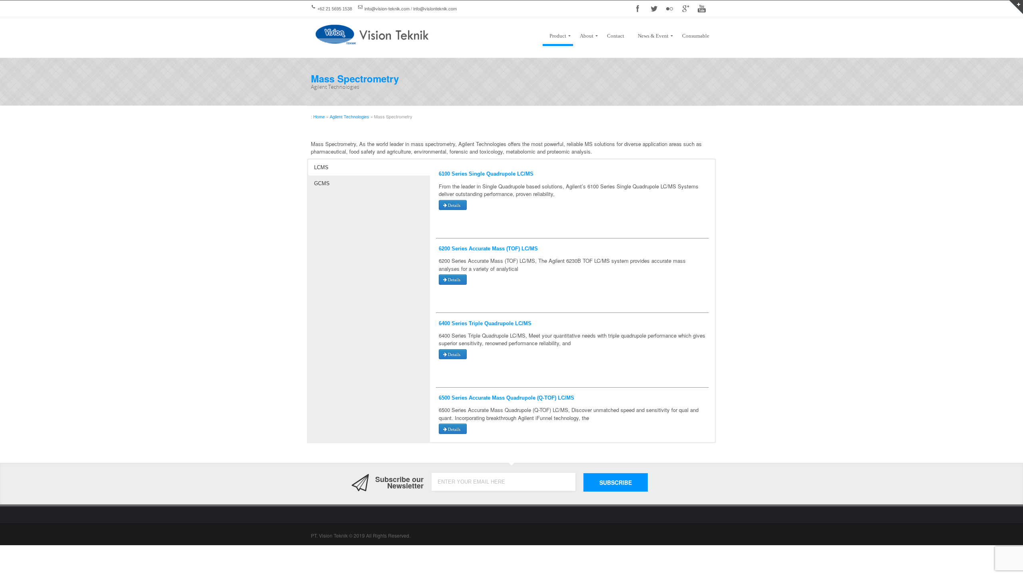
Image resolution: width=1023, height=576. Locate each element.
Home (319, 116)
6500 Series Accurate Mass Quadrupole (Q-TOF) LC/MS (506, 398)
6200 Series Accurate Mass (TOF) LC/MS (488, 249)
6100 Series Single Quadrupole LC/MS (486, 174)
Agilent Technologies (349, 116)
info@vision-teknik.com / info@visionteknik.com (410, 8)
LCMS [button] (321, 167)
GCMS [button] (322, 183)
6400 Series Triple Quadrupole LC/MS (485, 323)
